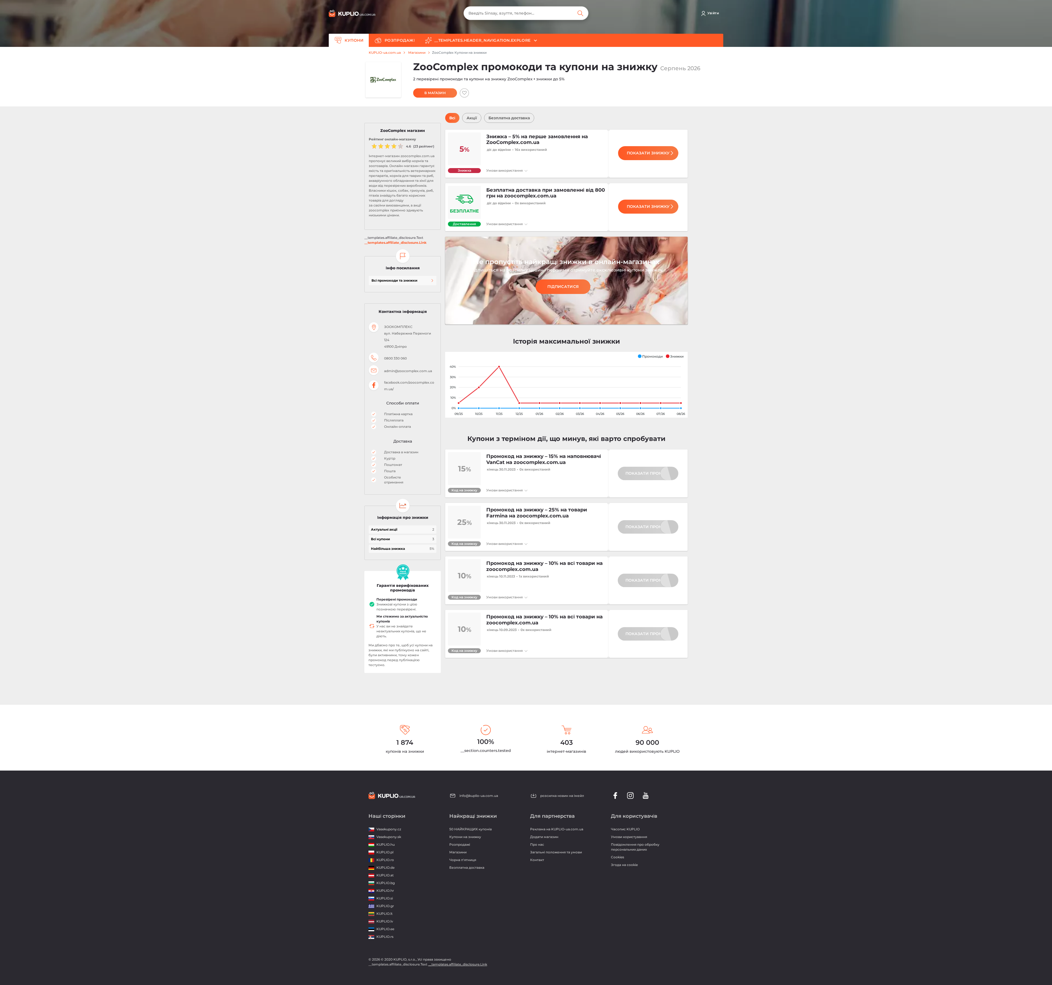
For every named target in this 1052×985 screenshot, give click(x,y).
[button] (650, 356)
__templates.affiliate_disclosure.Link (395, 242)
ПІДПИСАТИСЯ (563, 286)
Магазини (416, 53)
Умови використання (505, 170)
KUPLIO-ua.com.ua (385, 53)
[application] (566, 385)
